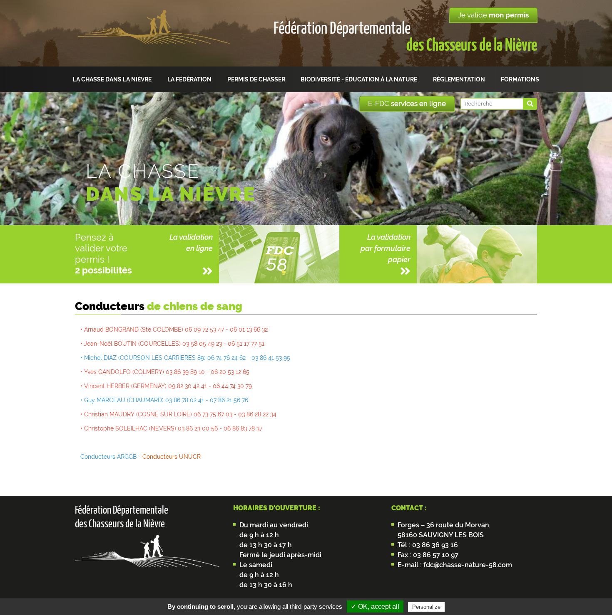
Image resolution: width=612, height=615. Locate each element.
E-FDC (407, 103)
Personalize (426, 607)
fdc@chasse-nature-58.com (467, 565)
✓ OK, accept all (375, 606)
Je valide (493, 15)
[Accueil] (153, 33)
